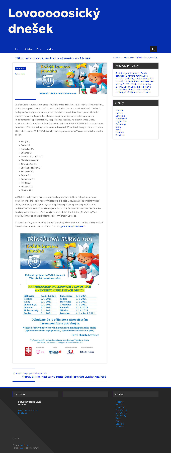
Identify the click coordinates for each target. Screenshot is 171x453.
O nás (39, 49)
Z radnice (120, 135)
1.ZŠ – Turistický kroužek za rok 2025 (136, 78)
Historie (119, 110)
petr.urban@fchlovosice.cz (73, 226)
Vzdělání (120, 132)
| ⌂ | (17, 49)
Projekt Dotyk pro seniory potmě (31, 373)
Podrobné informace (28, 410)
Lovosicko (20, 68)
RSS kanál (22, 413)
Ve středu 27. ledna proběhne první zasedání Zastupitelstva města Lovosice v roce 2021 (63, 376)
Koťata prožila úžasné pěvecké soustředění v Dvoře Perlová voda (132, 74)
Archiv (50, 49)
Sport (118, 129)
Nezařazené (121, 118)
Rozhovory (121, 124)
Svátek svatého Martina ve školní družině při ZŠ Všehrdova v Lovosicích (133, 91)
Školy (118, 126)
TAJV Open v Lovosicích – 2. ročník (135, 86)
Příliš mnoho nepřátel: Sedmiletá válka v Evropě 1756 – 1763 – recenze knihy (135, 82)
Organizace (121, 121)
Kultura (119, 113)
